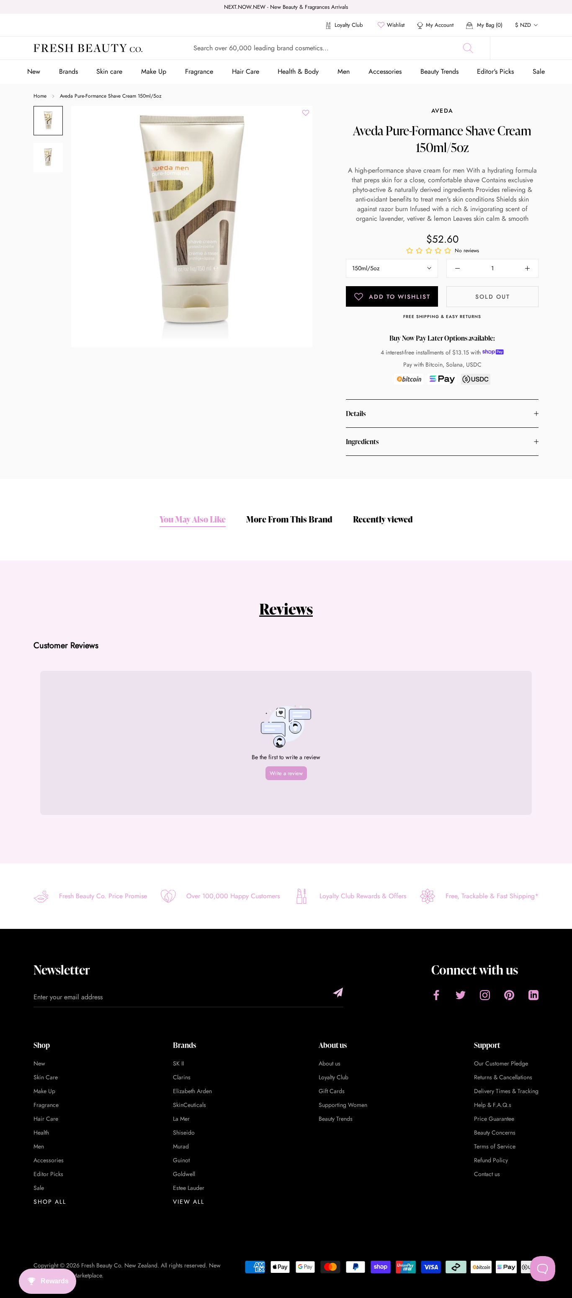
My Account (439, 25)
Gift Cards (332, 1091)
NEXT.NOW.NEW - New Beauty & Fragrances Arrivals (286, 7)
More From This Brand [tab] (289, 519)
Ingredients (362, 441)
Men (344, 71)
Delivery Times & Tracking (506, 1091)
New (33, 71)
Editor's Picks (495, 71)
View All (188, 1201)
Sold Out (492, 296)
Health (41, 1132)
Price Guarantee (494, 1118)
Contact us (487, 1174)
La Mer (181, 1118)
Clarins (182, 1077)
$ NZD (523, 25)
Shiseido (184, 1132)
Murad (181, 1146)
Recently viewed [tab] (383, 519)
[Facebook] (436, 995)
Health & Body (298, 71)
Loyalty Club (348, 25)
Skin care (109, 71)
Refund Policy (491, 1160)
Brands (68, 71)
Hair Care (245, 71)
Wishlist (396, 25)
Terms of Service (494, 1146)
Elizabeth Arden (192, 1091)
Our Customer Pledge (501, 1063)
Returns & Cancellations (503, 1077)
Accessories (385, 71)
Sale (539, 71)
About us (329, 1063)
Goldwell (184, 1174)
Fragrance (199, 71)
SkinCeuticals (189, 1105)
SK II (178, 1063)
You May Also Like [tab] (193, 519)
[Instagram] (485, 995)
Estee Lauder (188, 1188)
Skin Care (45, 1077)
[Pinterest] (509, 995)
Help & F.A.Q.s (492, 1105)
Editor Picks (48, 1174)
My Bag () (488, 25)
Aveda (442, 110)
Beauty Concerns (494, 1132)
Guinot (181, 1160)
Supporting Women (343, 1105)
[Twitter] (461, 995)
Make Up (153, 71)
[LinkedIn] (533, 995)
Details (356, 413)
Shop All (49, 1201)
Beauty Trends (439, 71)
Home (39, 96)
